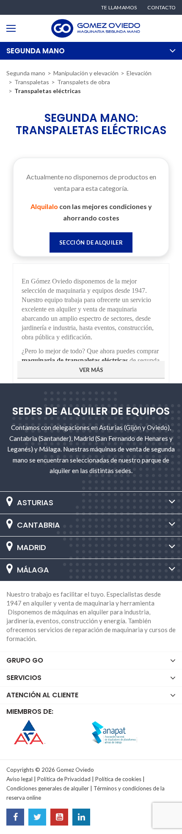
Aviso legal (19, 779)
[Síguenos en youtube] (59, 818)
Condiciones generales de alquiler (47, 788)
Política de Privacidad (64, 779)
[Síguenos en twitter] (37, 818)
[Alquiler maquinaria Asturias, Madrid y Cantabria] (95, 28)
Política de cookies (118, 779)
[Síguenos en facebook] (15, 818)
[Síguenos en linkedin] (81, 818)
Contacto (161, 7)
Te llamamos (119, 7)
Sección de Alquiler (91, 242)
